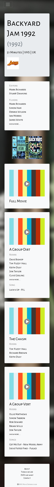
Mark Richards (17, 89)
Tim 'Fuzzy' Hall (18, 263)
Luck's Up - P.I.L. (17, 289)
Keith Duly (15, 267)
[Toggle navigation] (7, 4)
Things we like (27, 472)
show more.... (14, 124)
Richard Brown (18, 353)
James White (16, 120)
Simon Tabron (17, 418)
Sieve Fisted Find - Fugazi (23, 448)
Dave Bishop (16, 259)
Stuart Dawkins (18, 93)
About (27, 469)
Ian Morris (15, 115)
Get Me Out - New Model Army (26, 444)
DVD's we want (27, 475)
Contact (27, 478)
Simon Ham (15, 108)
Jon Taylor (15, 271)
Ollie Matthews (18, 414)
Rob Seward (16, 422)
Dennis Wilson (17, 112)
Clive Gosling (16, 275)
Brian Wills (16, 426)
